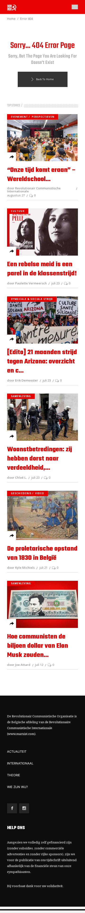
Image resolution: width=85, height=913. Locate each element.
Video (39, 493)
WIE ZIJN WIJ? (17, 787)
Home (11, 19)
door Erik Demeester (22, 380)
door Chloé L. (17, 477)
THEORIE (13, 775)
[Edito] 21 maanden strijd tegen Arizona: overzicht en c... (42, 361)
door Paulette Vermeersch (27, 283)
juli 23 (55, 283)
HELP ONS (16, 828)
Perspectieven (43, 116)
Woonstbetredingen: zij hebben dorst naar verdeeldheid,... (39, 459)
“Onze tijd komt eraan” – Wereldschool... (41, 175)
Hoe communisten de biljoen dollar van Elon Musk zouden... (37, 646)
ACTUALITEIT (16, 751)
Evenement (19, 116)
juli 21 (43, 567)
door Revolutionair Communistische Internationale (34, 189)
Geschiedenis (21, 493)
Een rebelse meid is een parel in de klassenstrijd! (42, 269)
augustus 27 (16, 195)
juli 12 (39, 665)
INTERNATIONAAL (20, 763)
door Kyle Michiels (21, 567)
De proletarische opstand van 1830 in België (42, 553)
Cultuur (18, 211)
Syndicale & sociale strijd (32, 299)
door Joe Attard (18, 665)
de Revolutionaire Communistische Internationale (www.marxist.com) (39, 728)
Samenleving (21, 396)
